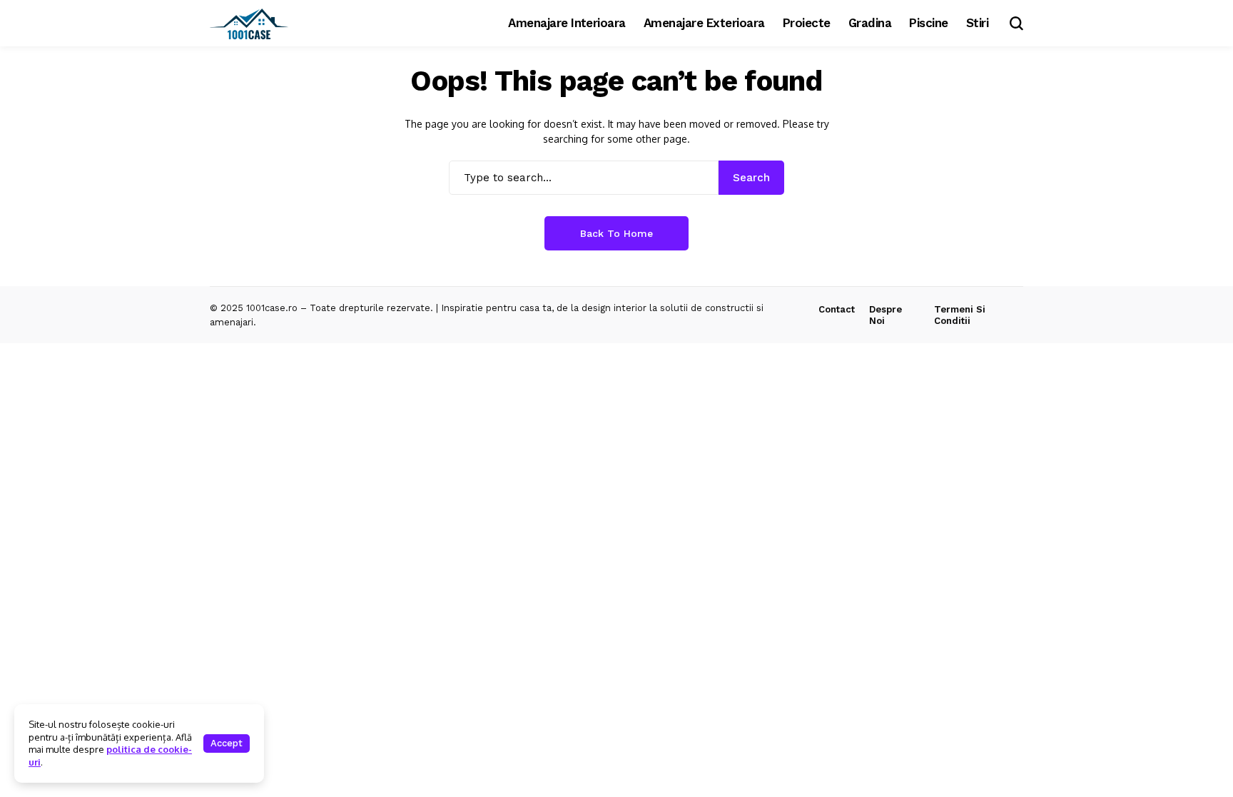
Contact (836, 309)
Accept (226, 743)
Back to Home (616, 233)
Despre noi (885, 315)
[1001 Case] (249, 23)
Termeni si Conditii (959, 315)
